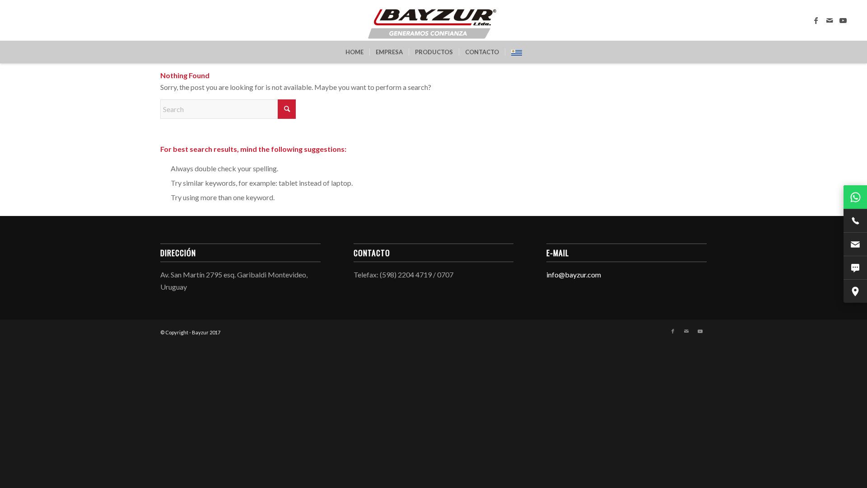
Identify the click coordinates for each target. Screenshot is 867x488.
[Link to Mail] (829, 20)
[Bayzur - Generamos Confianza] (433, 20)
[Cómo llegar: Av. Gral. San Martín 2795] (855, 291)
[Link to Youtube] (843, 20)
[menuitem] (354, 52)
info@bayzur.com (573, 274)
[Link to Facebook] (816, 20)
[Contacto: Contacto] (855, 267)
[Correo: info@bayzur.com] (855, 244)
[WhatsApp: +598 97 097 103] (855, 197)
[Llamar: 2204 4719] (855, 220)
